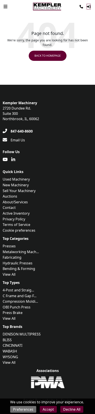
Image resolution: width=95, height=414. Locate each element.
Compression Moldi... (20, 301)
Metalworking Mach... (21, 251)
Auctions (10, 196)
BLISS (7, 339)
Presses (9, 246)
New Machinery (16, 185)
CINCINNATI (12, 345)
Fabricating (12, 257)
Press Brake (13, 312)
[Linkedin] (13, 159)
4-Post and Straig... (18, 290)
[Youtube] (5, 159)
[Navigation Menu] (6, 7)
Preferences (23, 409)
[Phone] (81, 6)
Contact (9, 207)
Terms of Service (16, 224)
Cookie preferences (19, 230)
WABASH (10, 351)
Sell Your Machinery (19, 190)
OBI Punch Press (16, 307)
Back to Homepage (47, 56)
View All (9, 274)
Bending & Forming (19, 268)
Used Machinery (16, 179)
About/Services (15, 202)
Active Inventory (16, 213)
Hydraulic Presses (17, 263)
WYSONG (10, 356)
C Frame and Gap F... (19, 295)
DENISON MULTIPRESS (22, 334)
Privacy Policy (14, 219)
